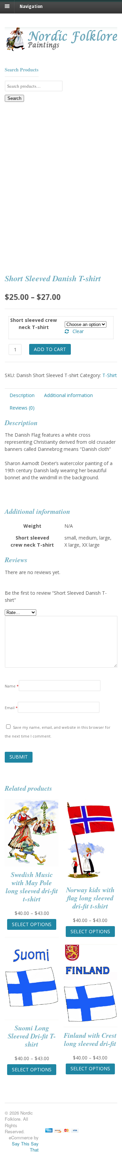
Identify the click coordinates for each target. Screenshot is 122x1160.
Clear (78, 331)
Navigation (31, 6)
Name (12, 685)
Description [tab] (22, 395)
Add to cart (50, 349)
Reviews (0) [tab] (22, 407)
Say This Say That (25, 1146)
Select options (32, 924)
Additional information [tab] (68, 395)
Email (11, 707)
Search (14, 98)
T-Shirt (109, 375)
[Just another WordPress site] (61, 49)
